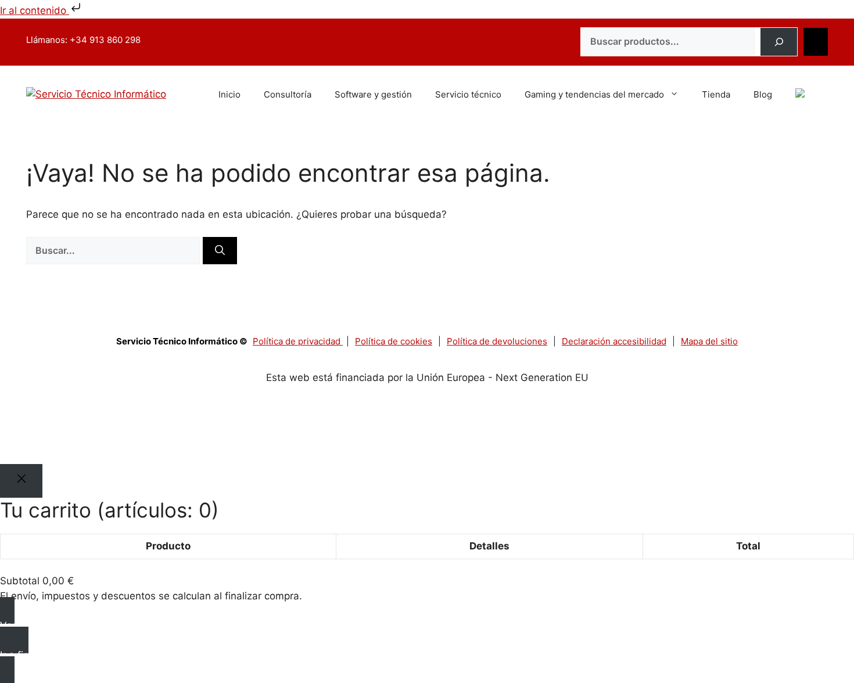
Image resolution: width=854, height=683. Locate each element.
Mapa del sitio (709, 341)
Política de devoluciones (497, 341)
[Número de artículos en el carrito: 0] (815, 42)
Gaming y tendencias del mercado (594, 94)
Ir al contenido (34, 10)
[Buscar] (778, 42)
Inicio (229, 94)
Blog (762, 94)
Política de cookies (393, 341)
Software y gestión (373, 94)
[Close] (21, 481)
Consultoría (287, 94)
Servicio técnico (468, 94)
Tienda (716, 94)
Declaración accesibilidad (614, 341)
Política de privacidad (298, 341)
